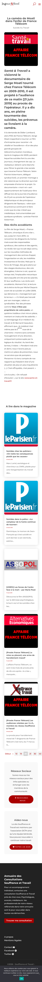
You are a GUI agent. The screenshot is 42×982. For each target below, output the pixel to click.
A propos (8, 937)
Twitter (7, 954)
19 (21, 754)
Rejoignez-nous (23, 799)
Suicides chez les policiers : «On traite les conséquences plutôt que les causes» (19, 454)
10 (16, 754)
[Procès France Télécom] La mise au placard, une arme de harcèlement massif (20, 655)
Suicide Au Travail (21, 28)
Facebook (9, 950)
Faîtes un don (23, 847)
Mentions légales (12, 940)
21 (30, 754)
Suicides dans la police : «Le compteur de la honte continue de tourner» (21, 522)
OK (21, 979)
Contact (8, 947)
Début (8, 754)
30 (35, 754)
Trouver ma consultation (19, 920)
